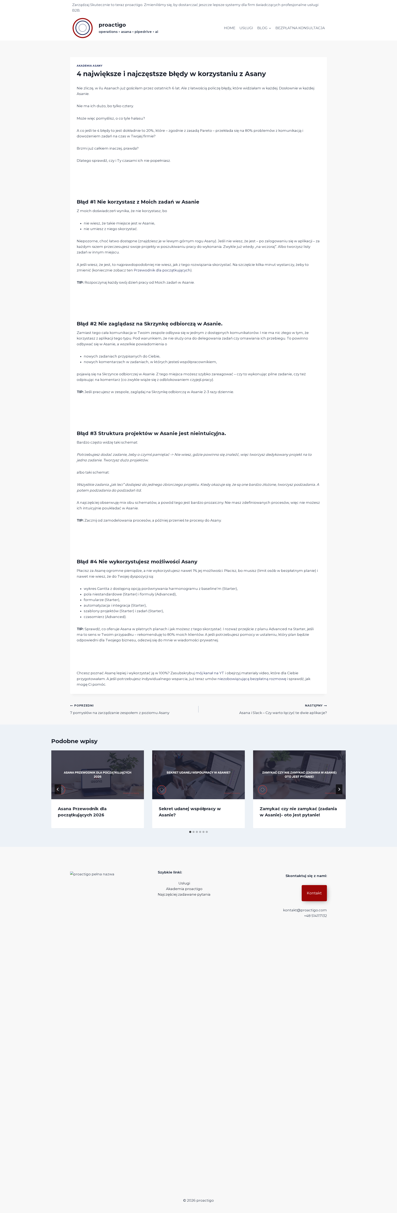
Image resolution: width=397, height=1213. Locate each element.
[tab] (190, 832)
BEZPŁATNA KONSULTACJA (300, 28)
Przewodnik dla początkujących (162, 270)
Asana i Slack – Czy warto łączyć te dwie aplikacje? (283, 709)
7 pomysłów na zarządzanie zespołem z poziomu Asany (119, 709)
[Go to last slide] (58, 789)
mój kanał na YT (210, 673)
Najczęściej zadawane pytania (184, 894)
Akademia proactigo (184, 889)
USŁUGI (246, 28)
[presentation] (97, 774)
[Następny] (339, 789)
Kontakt (314, 893)
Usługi (184, 883)
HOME (229, 28)
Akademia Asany (89, 65)
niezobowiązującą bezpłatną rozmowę (252, 679)
